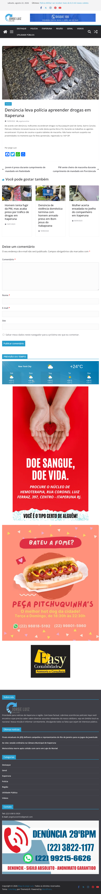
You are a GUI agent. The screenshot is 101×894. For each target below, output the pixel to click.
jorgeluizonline (23, 121)
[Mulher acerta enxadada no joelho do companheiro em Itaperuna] (84, 187)
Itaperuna (47, 28)
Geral (70, 28)
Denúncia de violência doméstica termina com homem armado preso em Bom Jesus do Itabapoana (50, 215)
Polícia (34, 28)
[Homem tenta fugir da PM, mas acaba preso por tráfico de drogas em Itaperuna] (17, 187)
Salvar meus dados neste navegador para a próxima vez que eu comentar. (42, 334)
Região (59, 28)
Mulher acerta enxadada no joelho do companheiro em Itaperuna (84, 210)
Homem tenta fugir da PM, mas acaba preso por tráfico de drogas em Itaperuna (17, 212)
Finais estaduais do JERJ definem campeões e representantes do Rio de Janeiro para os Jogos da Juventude (49, 737)
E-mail (6, 308)
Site (4, 320)
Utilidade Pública (25, 35)
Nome (6, 295)
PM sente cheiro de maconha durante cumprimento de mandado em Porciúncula (74, 169)
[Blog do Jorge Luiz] (5, 32)
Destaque (21, 28)
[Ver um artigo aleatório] (96, 32)
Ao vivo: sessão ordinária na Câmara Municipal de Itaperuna (29, 743)
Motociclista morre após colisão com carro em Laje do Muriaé (30, 748)
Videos (80, 28)
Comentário (9, 259)
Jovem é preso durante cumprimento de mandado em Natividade (25, 169)
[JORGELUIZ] (18, 704)
